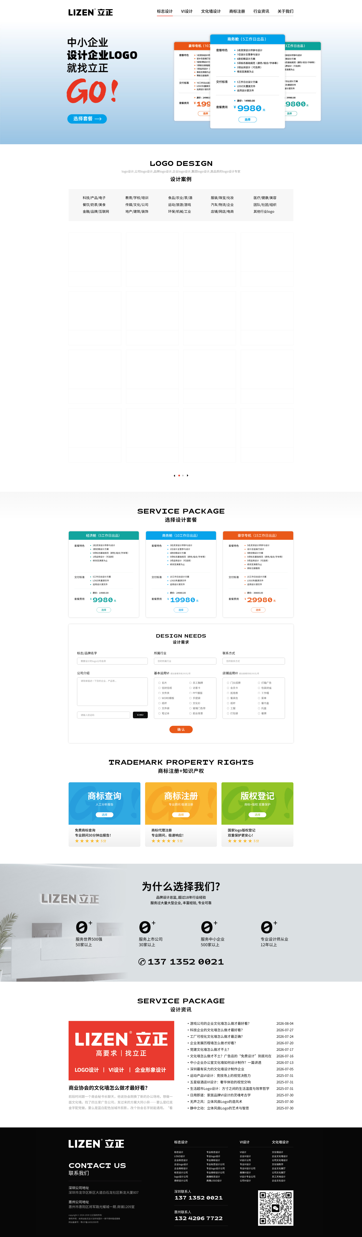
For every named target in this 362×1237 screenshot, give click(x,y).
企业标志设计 (181, 1160)
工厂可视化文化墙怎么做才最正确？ (217, 1036)
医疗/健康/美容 (265, 197)
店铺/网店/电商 (222, 211)
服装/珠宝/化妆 (222, 197)
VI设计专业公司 (247, 1176)
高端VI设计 (245, 1172)
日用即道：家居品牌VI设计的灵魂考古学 (220, 1094)
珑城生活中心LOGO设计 (90, 276)
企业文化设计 (278, 1180)
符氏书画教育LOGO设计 (262, 335)
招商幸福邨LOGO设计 (260, 393)
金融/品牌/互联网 (96, 211)
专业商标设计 (213, 1160)
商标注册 (237, 11)
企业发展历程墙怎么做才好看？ (214, 1042)
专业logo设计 (213, 1156)
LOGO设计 (179, 1156)
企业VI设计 (245, 1156)
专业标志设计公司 (215, 1164)
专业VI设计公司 (247, 1168)
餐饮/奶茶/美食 (94, 204)
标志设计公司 (181, 1172)
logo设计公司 (181, 1176)
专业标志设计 (213, 1152)
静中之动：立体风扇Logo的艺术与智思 (219, 1108)
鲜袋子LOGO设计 (257, 452)
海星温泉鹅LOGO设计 (146, 276)
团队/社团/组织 (265, 204)
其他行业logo (264, 211)
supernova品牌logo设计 (149, 393)
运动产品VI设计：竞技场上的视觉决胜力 (220, 1075)
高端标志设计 (213, 1176)
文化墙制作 (277, 1164)
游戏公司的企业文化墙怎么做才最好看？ (220, 1023)
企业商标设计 (181, 1168)
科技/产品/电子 (94, 197)
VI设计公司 (245, 1160)
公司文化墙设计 (280, 1160)
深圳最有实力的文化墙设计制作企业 (217, 1068)
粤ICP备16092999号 (89, 1222)
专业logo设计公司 (215, 1168)
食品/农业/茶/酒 (180, 197)
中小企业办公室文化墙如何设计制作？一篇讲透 (225, 1062)
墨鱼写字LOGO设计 (201, 452)
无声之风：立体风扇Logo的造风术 (216, 1101)
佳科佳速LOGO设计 (144, 335)
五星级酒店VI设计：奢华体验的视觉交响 (220, 1081)
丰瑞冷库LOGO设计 (87, 335)
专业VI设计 (245, 1164)
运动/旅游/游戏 (179, 204)
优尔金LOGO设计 (85, 393)
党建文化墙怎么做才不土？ (210, 1049)
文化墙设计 (211, 11)
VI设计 (187, 11)
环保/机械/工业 (179, 211)
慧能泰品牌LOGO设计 (203, 276)
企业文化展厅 (278, 1168)
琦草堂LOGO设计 (143, 452)
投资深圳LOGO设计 (87, 452)
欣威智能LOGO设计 (201, 335)
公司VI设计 (245, 1180)
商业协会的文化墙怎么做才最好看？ (109, 1087)
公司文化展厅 (278, 1172)
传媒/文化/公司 (136, 204)
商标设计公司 (181, 1180)
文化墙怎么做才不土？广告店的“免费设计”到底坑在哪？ (231, 1058)
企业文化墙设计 (280, 1156)
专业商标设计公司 (215, 1172)
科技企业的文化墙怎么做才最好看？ (217, 1029)
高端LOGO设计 (214, 1180)
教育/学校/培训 (136, 197)
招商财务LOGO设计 (259, 276)
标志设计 (165, 11)
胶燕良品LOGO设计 (201, 393)
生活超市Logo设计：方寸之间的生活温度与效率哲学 (229, 1088)
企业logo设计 (181, 1164)
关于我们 (285, 11)
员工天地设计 (278, 1176)
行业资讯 (261, 11)
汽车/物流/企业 (222, 204)
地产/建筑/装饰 (136, 211)
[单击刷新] (140, 715)
